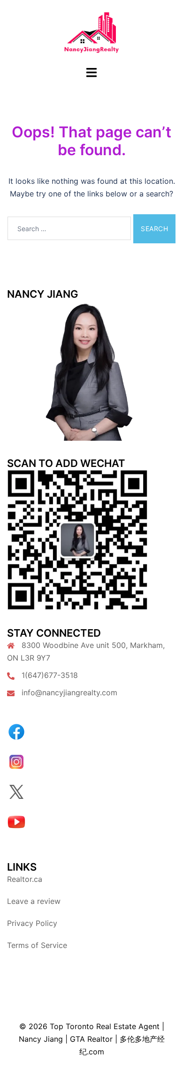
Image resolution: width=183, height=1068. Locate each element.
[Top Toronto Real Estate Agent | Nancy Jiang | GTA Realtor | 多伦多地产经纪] (92, 32)
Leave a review (34, 901)
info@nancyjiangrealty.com (69, 692)
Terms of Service (37, 945)
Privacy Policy (32, 923)
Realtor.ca (24, 879)
